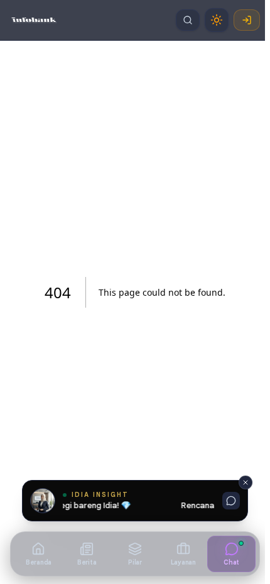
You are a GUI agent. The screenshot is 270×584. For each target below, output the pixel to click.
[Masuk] (247, 20)
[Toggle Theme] (217, 20)
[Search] (188, 20)
